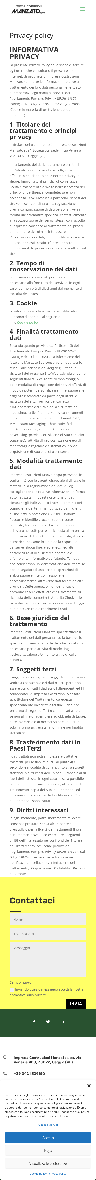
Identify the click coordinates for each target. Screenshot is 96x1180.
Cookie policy (38, 1174)
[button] (89, 1086)
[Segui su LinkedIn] (62, 1021)
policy (34, 322)
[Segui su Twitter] (48, 1021)
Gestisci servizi (48, 1125)
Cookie (23, 322)
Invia (76, 1004)
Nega (48, 1150)
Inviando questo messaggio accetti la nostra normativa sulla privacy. (47, 992)
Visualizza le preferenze (48, 1163)
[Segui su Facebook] (34, 1021)
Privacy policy (57, 1174)
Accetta (48, 1137)
